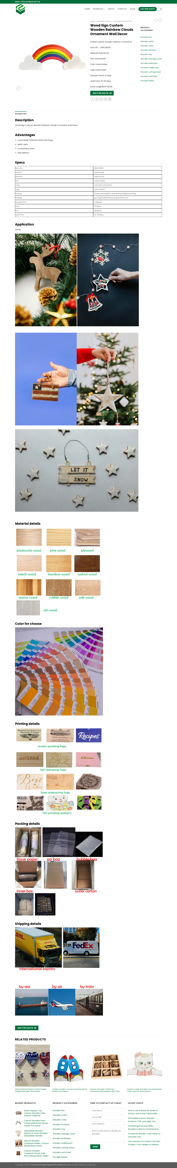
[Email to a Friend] (101, 99)
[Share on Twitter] (97, 99)
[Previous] (15, 1071)
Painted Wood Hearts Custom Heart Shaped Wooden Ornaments (30, 1090)
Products (98, 9)
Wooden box (146, 37)
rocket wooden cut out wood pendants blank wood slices (69, 1090)
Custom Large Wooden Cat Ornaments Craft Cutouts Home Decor (144, 1090)
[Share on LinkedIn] (110, 99)
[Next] (162, 1071)
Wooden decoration (123, 21)
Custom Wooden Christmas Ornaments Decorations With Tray (105, 1090)
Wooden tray (146, 54)
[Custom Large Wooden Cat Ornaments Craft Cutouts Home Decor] (144, 1066)
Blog (132, 9)
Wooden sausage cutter (151, 59)
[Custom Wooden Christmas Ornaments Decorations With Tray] (107, 1066)
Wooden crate (147, 46)
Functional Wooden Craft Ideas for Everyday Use (144, 1135)
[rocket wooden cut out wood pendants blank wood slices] (69, 1066)
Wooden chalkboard (149, 67)
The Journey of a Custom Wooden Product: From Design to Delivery (144, 1143)
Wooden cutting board (151, 72)
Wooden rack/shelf (149, 76)
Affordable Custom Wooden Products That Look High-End (141, 1120)
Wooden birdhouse (149, 63)
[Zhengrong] (27, 9)
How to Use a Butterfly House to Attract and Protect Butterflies (143, 1112)
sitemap (91, 1165)
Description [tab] (20, 114)
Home (87, 9)
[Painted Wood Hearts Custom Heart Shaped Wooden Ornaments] (32, 1066)
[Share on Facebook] (93, 99)
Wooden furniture (148, 50)
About (111, 9)
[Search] (161, 9)
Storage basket (147, 80)
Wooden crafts (104, 21)
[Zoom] (18, 88)
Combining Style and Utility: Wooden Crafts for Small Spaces (143, 1127)
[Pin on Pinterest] (106, 99)
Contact (122, 9)
